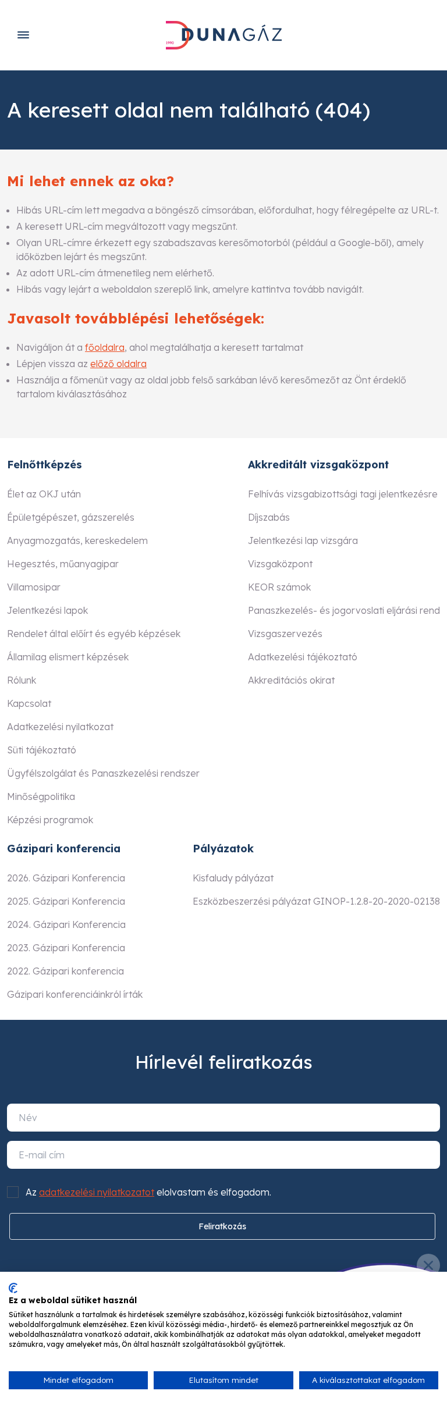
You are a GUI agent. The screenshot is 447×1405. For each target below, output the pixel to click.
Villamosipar (34, 587)
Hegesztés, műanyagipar (63, 564)
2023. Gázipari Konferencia (66, 948)
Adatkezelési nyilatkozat (60, 726)
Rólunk (21, 680)
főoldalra (105, 347)
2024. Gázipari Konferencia (66, 924)
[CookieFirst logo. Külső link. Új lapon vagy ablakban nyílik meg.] (13, 1288)
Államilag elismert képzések (68, 657)
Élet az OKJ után (44, 494)
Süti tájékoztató (41, 750)
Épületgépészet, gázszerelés (70, 517)
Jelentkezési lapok (47, 610)
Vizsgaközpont (280, 564)
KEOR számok (279, 587)
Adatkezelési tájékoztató (302, 657)
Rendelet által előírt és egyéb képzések (93, 633)
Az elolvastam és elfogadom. (148, 1192)
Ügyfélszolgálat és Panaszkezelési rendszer (103, 773)
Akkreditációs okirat (291, 680)
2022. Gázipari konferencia (65, 971)
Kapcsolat (29, 703)
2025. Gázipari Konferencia (66, 901)
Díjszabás (269, 517)
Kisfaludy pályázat (233, 878)
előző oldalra (118, 363)
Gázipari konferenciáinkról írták (75, 994)
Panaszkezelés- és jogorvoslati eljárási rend (344, 610)
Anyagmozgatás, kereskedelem (77, 540)
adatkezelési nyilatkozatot (96, 1192)
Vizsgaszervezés (285, 633)
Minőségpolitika (41, 796)
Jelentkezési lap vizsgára (303, 540)
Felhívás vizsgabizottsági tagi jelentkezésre (343, 494)
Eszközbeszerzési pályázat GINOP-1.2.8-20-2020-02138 (316, 901)
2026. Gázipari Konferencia (66, 878)
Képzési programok (50, 820)
